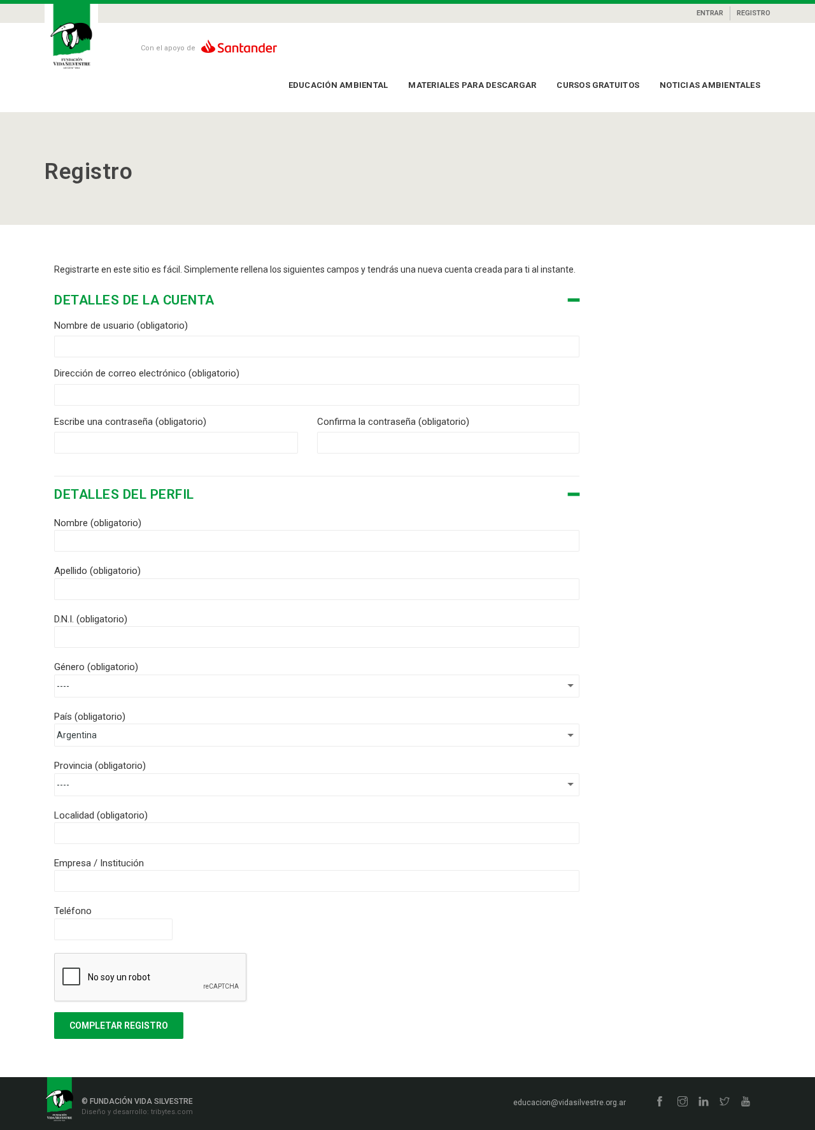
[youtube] (746, 1102)
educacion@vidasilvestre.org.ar (569, 1102)
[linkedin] (703, 1102)
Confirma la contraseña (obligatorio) (393, 421)
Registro (753, 13)
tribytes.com (171, 1112)
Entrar (710, 13)
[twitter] (725, 1102)
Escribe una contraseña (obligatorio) (130, 421)
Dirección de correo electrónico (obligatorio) (146, 373)
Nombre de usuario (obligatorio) (121, 325)
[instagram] (682, 1102)
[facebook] (659, 1102)
